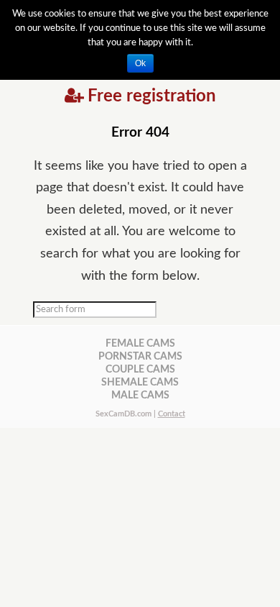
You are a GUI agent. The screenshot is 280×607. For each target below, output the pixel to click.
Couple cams (140, 369)
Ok (140, 63)
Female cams (140, 343)
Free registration (152, 96)
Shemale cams (140, 382)
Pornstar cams (140, 356)
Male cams (140, 395)
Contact (171, 414)
